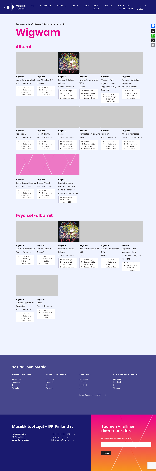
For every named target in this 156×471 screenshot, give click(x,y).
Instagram (16, 379)
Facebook (16, 382)
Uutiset (109, 5)
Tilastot (62, 5)
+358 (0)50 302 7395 (60, 434)
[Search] (139, 5)
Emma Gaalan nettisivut (90, 395)
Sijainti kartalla (20, 440)
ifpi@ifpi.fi (57, 437)
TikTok (82, 382)
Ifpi (31, 5)
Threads (15, 388)
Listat (76, 5)
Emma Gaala (96, 7)
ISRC (86, 5)
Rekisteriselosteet (60, 440)
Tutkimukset (45, 5)
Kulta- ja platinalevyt (125, 7)
